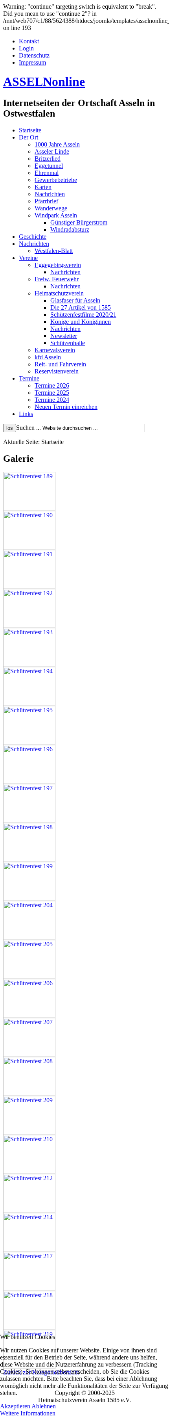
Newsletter (63, 335)
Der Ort (28, 137)
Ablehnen (43, 1406)
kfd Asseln (48, 357)
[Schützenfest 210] (29, 1171)
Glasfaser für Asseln (75, 300)
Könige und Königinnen (80, 321)
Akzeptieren (15, 1406)
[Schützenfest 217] (29, 1288)
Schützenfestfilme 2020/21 (83, 314)
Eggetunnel (49, 165)
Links (26, 413)
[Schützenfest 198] (29, 859)
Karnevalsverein (55, 350)
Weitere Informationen (27, 1413)
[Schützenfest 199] (29, 898)
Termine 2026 (52, 385)
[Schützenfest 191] (29, 586)
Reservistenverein (57, 371)
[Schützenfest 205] (29, 976)
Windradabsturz (69, 229)
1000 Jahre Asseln (57, 144)
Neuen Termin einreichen (66, 406)
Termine (29, 378)
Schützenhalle (67, 343)
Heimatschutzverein (59, 293)
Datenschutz (34, 55)
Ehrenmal (47, 172)
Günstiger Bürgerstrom (78, 222)
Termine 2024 (52, 399)
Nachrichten (50, 194)
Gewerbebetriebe (56, 179)
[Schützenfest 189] (29, 508)
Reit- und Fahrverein (60, 364)
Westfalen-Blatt (54, 250)
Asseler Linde (52, 151)
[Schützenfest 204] (29, 937)
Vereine (28, 257)
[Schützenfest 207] (29, 1054)
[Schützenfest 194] (29, 703)
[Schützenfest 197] (29, 820)
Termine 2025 (52, 392)
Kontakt (29, 41)
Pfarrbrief (46, 201)
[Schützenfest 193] (29, 664)
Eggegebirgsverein (58, 265)
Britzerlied (48, 158)
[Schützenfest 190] (29, 547)
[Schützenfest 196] (29, 781)
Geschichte (32, 236)
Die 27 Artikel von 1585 (80, 307)
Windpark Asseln (56, 215)
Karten (43, 187)
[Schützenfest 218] (29, 1327)
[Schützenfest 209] (29, 1132)
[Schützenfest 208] (29, 1093)
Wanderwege (51, 208)
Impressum (32, 62)
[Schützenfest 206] (29, 1015)
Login (26, 48)
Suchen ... (28, 427)
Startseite (30, 130)
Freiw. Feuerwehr (57, 279)
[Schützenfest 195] (29, 742)
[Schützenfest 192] (29, 625)
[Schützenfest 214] (29, 1249)
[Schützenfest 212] (29, 1210)
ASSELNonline (44, 81)
